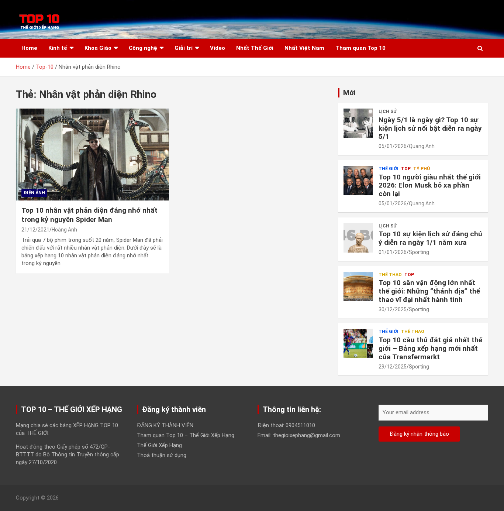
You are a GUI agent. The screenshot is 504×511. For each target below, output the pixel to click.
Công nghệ (143, 48)
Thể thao (390, 274)
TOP (406, 168)
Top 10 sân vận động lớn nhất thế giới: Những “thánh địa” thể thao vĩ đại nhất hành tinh (429, 291)
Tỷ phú (421, 168)
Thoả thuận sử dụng (161, 455)
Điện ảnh (34, 192)
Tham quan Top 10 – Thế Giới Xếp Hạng (185, 435)
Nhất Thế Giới (254, 48)
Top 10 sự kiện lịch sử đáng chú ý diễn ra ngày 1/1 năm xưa (430, 238)
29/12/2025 (393, 367)
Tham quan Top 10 (360, 48)
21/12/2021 (35, 230)
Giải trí (184, 48)
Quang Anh (422, 146)
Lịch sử (388, 111)
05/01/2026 (393, 146)
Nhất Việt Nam (304, 48)
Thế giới (388, 168)
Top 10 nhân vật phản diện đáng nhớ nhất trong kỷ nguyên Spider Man (89, 215)
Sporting (419, 252)
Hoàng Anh (64, 230)
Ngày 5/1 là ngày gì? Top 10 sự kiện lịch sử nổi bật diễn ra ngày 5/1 (430, 128)
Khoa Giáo (97, 48)
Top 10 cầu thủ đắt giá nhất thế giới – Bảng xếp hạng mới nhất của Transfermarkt (430, 348)
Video (217, 48)
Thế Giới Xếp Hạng (159, 445)
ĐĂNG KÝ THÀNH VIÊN (165, 425)
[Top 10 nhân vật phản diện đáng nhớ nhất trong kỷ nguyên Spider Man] (92, 155)
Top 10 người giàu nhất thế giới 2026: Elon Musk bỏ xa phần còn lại (430, 185)
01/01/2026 (393, 252)
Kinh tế (57, 48)
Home (29, 48)
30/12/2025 (393, 309)
